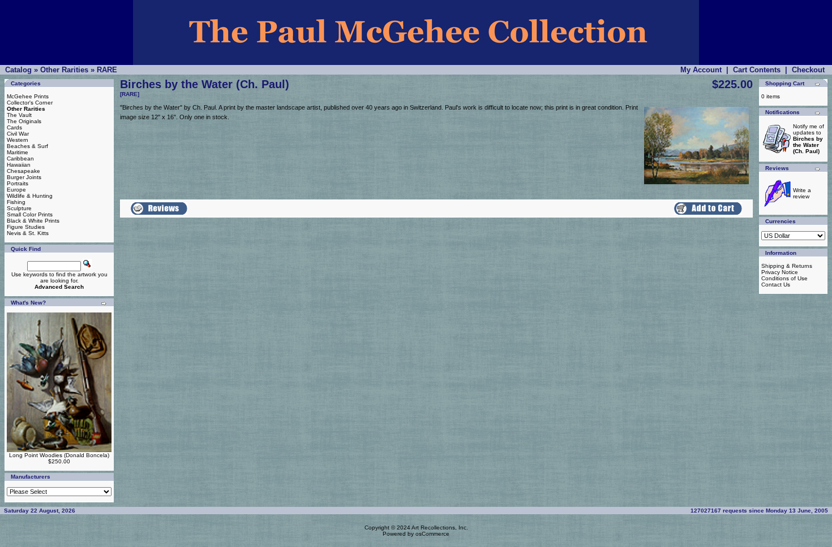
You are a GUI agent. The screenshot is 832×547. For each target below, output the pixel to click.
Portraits (17, 183)
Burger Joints (24, 177)
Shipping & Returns (786, 266)
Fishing (16, 202)
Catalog (18, 70)
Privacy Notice (779, 272)
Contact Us (775, 284)
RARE (107, 70)
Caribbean (20, 158)
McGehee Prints (28, 96)
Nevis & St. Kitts (28, 233)
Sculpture (19, 208)
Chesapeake (23, 171)
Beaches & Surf (27, 146)
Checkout (808, 70)
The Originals (24, 121)
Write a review (802, 193)
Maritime (17, 152)
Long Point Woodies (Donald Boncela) (59, 455)
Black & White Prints (33, 221)
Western (17, 140)
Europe (16, 189)
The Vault (19, 115)
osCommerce (432, 534)
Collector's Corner (30, 102)
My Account (701, 70)
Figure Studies (26, 227)
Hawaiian (19, 165)
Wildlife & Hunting (30, 196)
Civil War (18, 134)
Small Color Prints (30, 214)
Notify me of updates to (808, 138)
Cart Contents (756, 70)
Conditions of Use (784, 278)
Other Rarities (64, 70)
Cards (14, 127)
